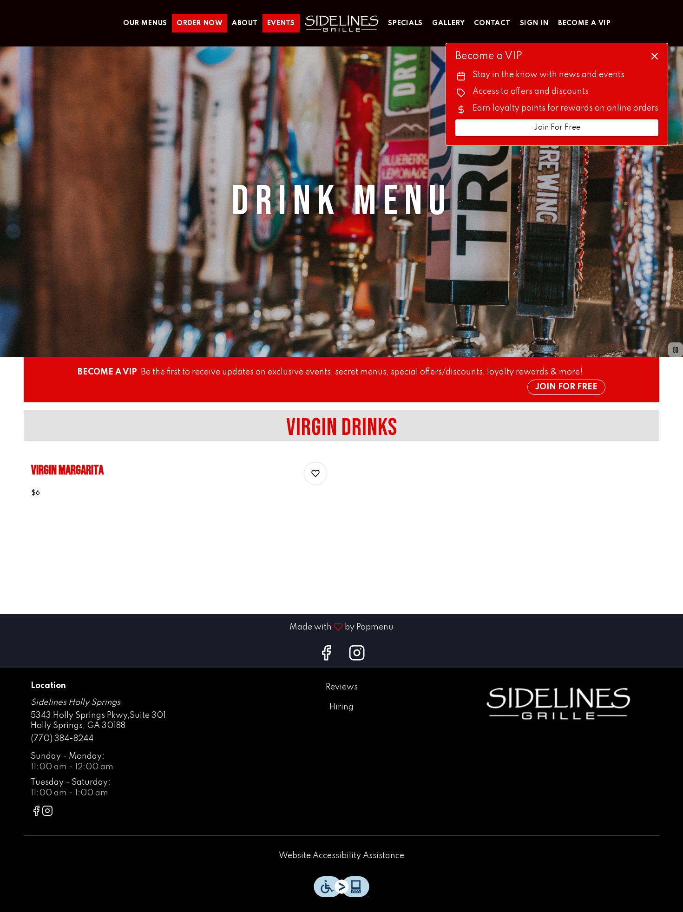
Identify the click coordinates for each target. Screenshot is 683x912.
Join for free (566, 387)
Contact (492, 23)
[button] (179, 483)
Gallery (448, 23)
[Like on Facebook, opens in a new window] (326, 656)
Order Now (200, 23)
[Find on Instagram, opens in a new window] (356, 656)
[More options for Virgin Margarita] (315, 473)
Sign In (534, 23)
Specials (405, 23)
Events (281, 23)
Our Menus (145, 23)
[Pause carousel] (675, 349)
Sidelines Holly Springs (558, 703)
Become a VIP (584, 23)
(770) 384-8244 (62, 739)
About (245, 23)
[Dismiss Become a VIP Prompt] (654, 56)
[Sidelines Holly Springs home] (341, 23)
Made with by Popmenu (200, 627)
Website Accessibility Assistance (341, 856)
